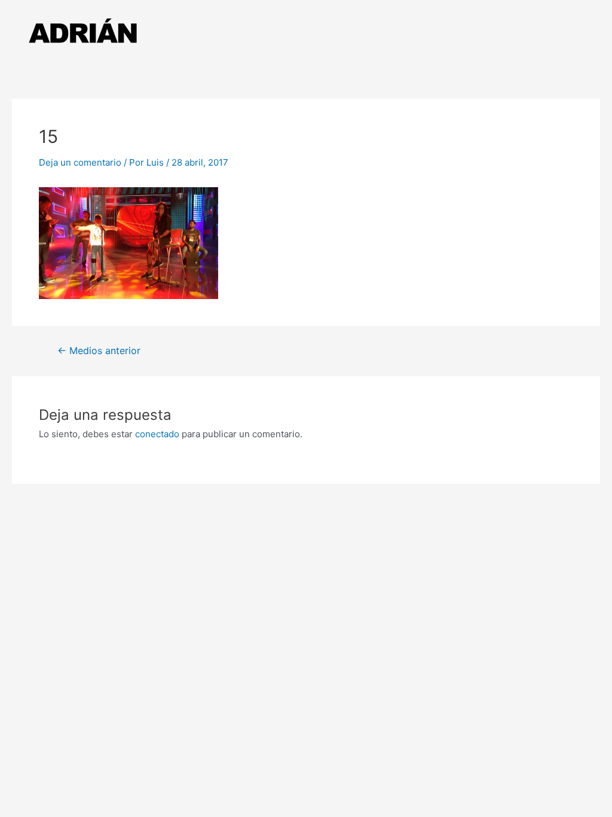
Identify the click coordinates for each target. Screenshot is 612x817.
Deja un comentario (80, 162)
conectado (157, 434)
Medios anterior (98, 351)
